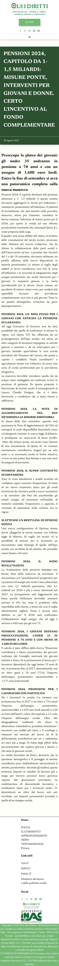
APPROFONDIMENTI (34, 836)
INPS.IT (25, 868)
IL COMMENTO (31, 831)
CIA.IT (25, 863)
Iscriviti (29, 22)
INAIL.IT (26, 874)
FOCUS (25, 827)
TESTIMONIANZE (32, 844)
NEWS (25, 840)
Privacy (25, 848)
